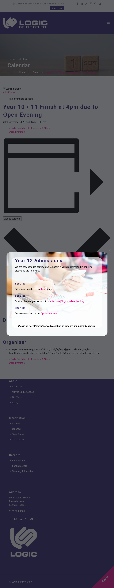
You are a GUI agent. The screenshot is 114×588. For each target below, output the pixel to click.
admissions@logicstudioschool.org (66, 301)
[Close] (110, 249)
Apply (44, 289)
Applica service (49, 313)
